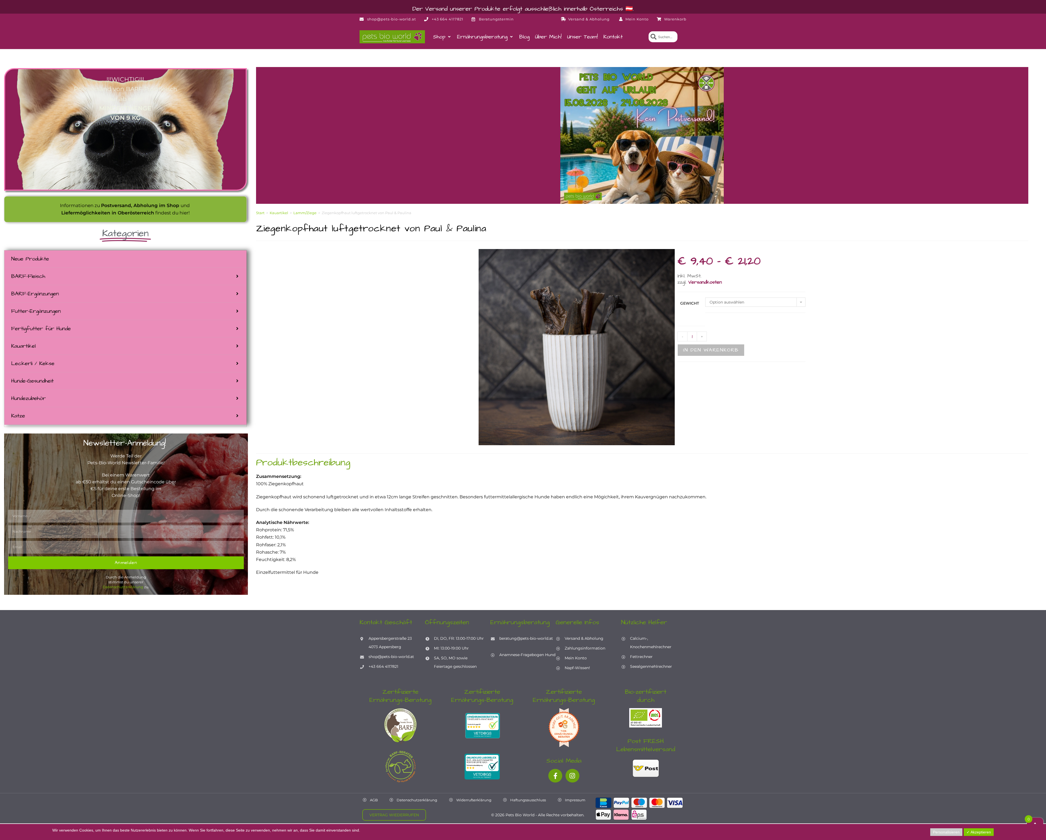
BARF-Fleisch (28, 276)
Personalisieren (946, 832)
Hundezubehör (28, 398)
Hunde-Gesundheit (32, 381)
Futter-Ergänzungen (36, 311)
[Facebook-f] (555, 776)
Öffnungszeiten (447, 622)
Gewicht (689, 303)
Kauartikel (23, 346)
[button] (442, 37)
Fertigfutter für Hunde (41, 328)
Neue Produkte (30, 259)
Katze (18, 416)
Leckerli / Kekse (32, 363)
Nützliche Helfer (644, 622)
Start (260, 213)
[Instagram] (572, 776)
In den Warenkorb (711, 350)
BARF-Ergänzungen (35, 294)
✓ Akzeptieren (978, 832)
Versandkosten (705, 282)
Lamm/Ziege (305, 213)
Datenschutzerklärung (123, 587)
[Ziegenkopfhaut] (577, 347)
